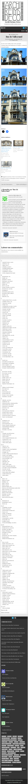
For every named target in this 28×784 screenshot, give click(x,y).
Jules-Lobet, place (7, 442)
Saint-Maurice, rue (7, 549)
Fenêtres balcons (5, 178)
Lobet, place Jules (6, 464)
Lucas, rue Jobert (6, 470)
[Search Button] (26, 28)
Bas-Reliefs (20, 736)
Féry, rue (4, 390)
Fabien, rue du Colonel (7, 387)
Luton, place (5, 475)
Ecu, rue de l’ (5, 374)
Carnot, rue (5, 312)
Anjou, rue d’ (5, 265)
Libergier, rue (5, 461)
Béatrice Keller (9, 39)
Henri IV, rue (5, 422)
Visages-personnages (6, 762)
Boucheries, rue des (7, 288)
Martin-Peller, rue (7, 486)
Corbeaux (16, 742)
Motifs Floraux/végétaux (7, 755)
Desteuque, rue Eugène (8, 363)
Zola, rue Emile (6, 608)
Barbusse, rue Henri (7, 281)
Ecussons (4, 745)
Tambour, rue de (6, 571)
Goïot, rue (4, 409)
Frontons (23, 747)
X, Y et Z (3, 606)
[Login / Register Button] (24, 28)
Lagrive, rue (5, 446)
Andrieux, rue (5, 263)
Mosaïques (13, 178)
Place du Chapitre (17, 636)
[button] (23, 30)
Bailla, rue (4, 278)
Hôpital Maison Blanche (8, 426)
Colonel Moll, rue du (7, 341)
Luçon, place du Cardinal (8, 472)
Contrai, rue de (6, 344)
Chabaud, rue (5, 323)
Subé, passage (5, 566)
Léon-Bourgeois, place (8, 456)
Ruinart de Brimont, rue (8, 538)
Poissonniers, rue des (7, 518)
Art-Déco (9, 736)
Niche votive (22, 755)
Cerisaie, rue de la (6, 320)
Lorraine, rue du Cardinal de (9, 467)
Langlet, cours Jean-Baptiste (9, 449)
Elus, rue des (5, 376)
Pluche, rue (5, 516)
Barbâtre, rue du (6, 279)
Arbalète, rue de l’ (6, 266)
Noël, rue (4, 503)
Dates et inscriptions (6, 744)
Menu (4, 28)
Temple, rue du (6, 576)
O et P (2, 506)
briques (19, 738)
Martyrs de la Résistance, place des (11, 488)
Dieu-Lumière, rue (7, 364)
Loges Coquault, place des (8, 466)
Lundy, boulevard (6, 473)
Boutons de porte (6, 738)
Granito (10, 749)
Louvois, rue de (6, 469)
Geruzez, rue (5, 407)
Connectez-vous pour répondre (9, 227)
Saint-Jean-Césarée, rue (8, 545)
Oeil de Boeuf (4, 756)
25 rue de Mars (6, 726)
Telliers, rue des (6, 574)
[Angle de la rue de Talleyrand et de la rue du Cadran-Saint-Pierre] (6, 143)
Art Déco (15, 736)
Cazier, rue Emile (6, 315)
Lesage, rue (5, 460)
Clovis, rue (5, 336)
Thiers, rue (5, 577)
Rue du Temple (6, 687)
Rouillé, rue (5, 534)
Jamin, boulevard (6, 435)
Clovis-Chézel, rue (7, 330)
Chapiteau (20, 740)
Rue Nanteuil (16, 646)
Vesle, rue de (5, 600)
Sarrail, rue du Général (8, 560)
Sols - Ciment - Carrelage (7, 760)
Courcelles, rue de (7, 349)
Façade (24, 176)
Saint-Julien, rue (6, 546)
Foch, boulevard (6, 392)
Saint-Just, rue (6, 548)
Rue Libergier (5, 713)
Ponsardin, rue (6, 519)
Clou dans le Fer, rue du (8, 335)
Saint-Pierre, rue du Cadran (9, 551)
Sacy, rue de (5, 542)
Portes (10, 756)
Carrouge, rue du (6, 313)
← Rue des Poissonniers (6, 184)
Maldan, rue (5, 482)
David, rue (4, 360)
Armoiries (9, 176)
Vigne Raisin (16, 760)
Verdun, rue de (6, 598)
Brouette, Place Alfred (7, 293)
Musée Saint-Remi (6, 700)
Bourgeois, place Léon (7, 291)
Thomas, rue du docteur (8, 581)
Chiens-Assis (4, 742)
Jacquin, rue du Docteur (8, 433)
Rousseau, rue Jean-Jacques (9, 535)
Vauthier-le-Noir (6, 595)
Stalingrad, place (6, 563)
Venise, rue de (5, 596)
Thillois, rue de (6, 579)
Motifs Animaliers (11, 753)
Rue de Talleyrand (14, 36)
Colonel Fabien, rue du (7, 339)
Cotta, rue (4, 346)
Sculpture (22, 178)
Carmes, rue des (6, 309)
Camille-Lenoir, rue (7, 301)
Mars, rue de (5, 485)
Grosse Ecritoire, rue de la (9, 415)
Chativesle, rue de (6, 329)
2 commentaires (14, 40)
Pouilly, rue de (5, 521)
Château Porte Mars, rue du (9, 327)
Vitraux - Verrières (16, 762)
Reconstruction (16, 756)
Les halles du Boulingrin (8, 691)
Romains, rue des (6, 532)
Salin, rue (4, 559)
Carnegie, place (6, 310)
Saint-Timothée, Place (7, 556)
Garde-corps (4, 749)
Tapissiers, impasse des (8, 573)
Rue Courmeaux (15, 625)
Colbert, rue (5, 338)
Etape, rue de (5, 382)
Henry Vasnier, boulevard (8, 425)
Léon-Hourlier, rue (7, 458)
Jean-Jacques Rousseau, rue (9, 438)
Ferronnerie (13, 747)
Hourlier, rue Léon (7, 429)
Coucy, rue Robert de (7, 347)
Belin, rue (4, 284)
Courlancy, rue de (6, 350)
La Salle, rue (5, 452)
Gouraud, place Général (8, 410)
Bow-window (13, 738)
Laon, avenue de (6, 450)
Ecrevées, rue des (6, 371)
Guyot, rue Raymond (7, 417)
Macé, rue (4, 478)
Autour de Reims (5, 612)
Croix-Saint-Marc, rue (7, 356)
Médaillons (16, 755)
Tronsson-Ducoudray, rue (8, 588)
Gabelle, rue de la (6, 400)
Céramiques (22, 742)
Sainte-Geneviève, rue (7, 543)
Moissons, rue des (6, 491)
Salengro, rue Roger (7, 557)
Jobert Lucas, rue (6, 441)
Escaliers (17, 745)
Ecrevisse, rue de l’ (7, 373)
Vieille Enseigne (5, 180)
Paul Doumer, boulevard (8, 510)
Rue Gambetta (5, 717)
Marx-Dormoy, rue (7, 489)
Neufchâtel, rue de (7, 502)
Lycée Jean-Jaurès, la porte (18, 633)
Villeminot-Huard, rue (7, 603)
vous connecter (11, 250)
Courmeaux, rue (6, 352)
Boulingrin (5, 290)
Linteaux (17, 751)
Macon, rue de (5, 480)
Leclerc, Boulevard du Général (10, 453)
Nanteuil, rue (5, 500)
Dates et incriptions (17, 176)
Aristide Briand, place (7, 268)
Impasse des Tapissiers (8, 704)
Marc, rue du (5, 483)
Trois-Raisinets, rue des (8, 587)
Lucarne (22, 751)
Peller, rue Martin (6, 513)
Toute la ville (4, 610)
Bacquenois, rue (6, 276)
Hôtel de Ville (5, 428)
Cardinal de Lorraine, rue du (9, 306)
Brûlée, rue (5, 295)
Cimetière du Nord (7, 332)
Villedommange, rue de (8, 601)
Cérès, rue (5, 318)
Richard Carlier (5, 758)
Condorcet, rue (6, 343)
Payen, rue (5, 512)
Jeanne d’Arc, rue (6, 439)
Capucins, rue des (6, 303)
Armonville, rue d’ (6, 270)
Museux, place (5, 495)
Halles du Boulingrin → (22, 184)
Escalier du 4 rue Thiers (19, 653)
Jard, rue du (5, 436)
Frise (18, 747)
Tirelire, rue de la (6, 585)
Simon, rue (5, 562)
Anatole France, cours (7, 262)
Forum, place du (6, 393)
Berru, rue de (5, 285)
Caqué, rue (5, 304)
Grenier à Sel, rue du (7, 413)
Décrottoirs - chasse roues (19, 744)
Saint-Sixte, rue (6, 553)
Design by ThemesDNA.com (14, 782)
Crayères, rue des (6, 353)
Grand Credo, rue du (7, 412)
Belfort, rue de (6, 282)
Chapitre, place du (6, 326)
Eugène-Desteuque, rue (8, 383)
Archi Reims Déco (13, 22)
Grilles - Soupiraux (18, 749)
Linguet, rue (5, 463)
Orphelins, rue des (7, 507)
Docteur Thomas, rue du (8, 366)
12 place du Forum (6, 730)
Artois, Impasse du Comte (8, 273)
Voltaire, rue (5, 604)
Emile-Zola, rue (6, 379)
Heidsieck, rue (6, 420)
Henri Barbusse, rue (7, 423)
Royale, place (5, 537)
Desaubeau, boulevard (7, 361)
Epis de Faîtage (10, 745)
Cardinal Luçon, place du (8, 307)
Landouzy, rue (5, 447)
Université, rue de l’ (7, 592)
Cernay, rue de (6, 321)
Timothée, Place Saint (7, 582)
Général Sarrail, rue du (8, 404)
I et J (2, 431)
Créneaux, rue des (6, 355)
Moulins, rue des (6, 494)
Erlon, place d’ (5, 380)
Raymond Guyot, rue (7, 526)
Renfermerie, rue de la (8, 527)
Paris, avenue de (6, 509)
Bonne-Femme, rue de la (8, 287)
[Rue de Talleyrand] (18, 143)
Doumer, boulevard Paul (8, 368)
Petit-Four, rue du (6, 515)
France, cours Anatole (7, 395)
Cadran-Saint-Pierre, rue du (9, 300)
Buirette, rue (5, 296)
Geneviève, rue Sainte (7, 406)
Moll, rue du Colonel (7, 492)
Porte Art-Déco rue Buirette (9, 678)
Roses (17, 178)
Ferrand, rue (5, 389)
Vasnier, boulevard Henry (8, 593)
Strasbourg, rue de (7, 565)
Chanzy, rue (5, 324)
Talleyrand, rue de (14, 34)
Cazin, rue (4, 316)
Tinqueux (4, 584)
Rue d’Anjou (5, 674)
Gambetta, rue (5, 401)
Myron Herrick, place (7, 497)
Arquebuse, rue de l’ (7, 271)
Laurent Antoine (10, 751)
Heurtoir (4, 751)
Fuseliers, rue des (6, 396)
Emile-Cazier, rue (6, 377)
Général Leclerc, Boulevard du (10, 403)
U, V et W (3, 590)
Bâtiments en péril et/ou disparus (9, 740)
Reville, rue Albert (7, 529)
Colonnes (11, 742)
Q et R (2, 524)
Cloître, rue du (6, 333)
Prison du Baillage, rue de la (9, 522)
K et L (2, 444)
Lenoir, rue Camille (7, 455)
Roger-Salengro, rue (7, 531)
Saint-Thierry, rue (6, 554)
